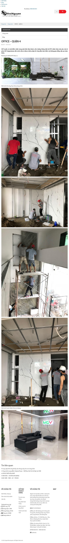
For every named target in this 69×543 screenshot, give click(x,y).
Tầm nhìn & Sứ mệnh (6, 496)
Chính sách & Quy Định (22, 507)
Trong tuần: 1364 (7, 508)
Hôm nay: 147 (6, 506)
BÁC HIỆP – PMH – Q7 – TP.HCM (10, 478)
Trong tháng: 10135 (8, 511)
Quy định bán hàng (22, 502)
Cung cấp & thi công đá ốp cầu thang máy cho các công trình (18, 468)
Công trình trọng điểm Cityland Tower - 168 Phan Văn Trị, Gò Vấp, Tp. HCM (21, 471)
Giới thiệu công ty (6, 494)
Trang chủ (3, 24)
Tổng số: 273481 (7, 513)
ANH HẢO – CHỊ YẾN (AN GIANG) (10, 476)
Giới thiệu (3, 1)
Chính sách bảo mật (23, 511)
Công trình (10, 24)
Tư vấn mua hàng (22, 498)
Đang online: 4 (7, 515)
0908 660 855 (33, 9)
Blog (2, 2)
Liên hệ (3, 6)
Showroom (4, 4)
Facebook (33, 532)
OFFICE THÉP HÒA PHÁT (8, 473)
